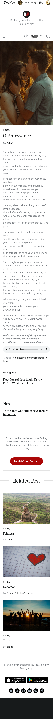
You (38, 2)
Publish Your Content (26, 461)
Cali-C (9, 143)
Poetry (6, 129)
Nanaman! (9, 587)
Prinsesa (8, 533)
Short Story (27, 2)
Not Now (6, 2)
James (9, 646)
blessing (21, 357)
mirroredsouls (37, 357)
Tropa (6, 640)
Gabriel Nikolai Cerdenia (19, 593)
